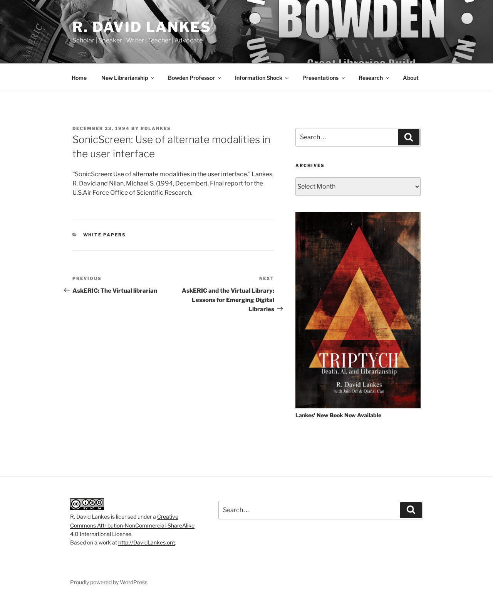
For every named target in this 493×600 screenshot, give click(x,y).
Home (79, 77)
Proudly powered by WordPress (109, 582)
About (411, 77)
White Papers (104, 235)
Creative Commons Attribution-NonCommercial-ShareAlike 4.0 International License (132, 525)
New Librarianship (124, 77)
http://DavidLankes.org (146, 542)
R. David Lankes (141, 27)
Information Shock (258, 77)
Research (371, 77)
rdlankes (156, 128)
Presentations (320, 77)
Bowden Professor (191, 77)
